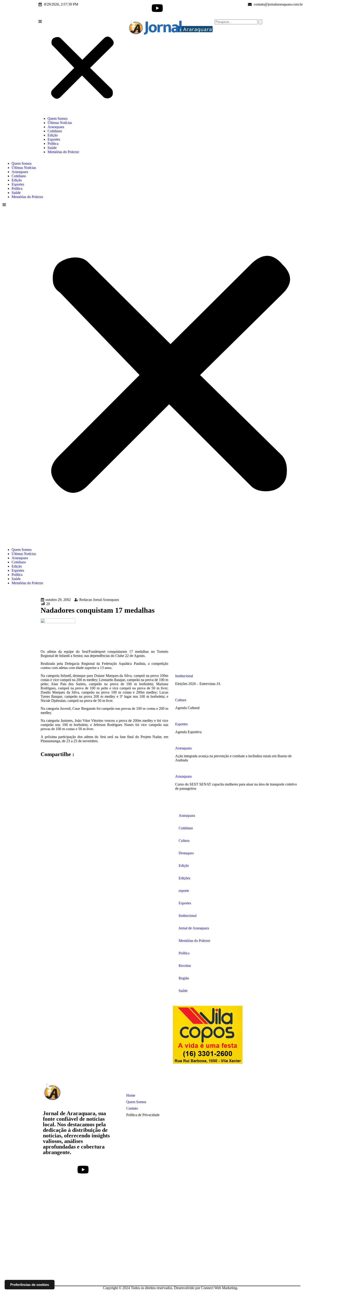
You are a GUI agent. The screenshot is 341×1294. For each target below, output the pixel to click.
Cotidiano (55, 131)
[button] (82, 66)
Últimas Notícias (60, 123)
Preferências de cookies (29, 1285)
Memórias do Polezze (63, 152)
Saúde (52, 148)
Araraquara (56, 127)
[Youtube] (157, 8)
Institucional (184, 676)
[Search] (260, 21)
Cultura (180, 700)
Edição (53, 135)
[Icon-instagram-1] (145, 8)
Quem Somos (58, 118)
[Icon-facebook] (132, 8)
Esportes (54, 139)
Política (53, 143)
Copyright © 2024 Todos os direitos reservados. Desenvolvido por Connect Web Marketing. (170, 1288)
